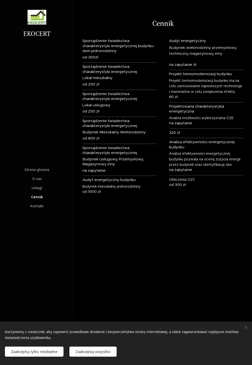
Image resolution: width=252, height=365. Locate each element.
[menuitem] (36, 170)
